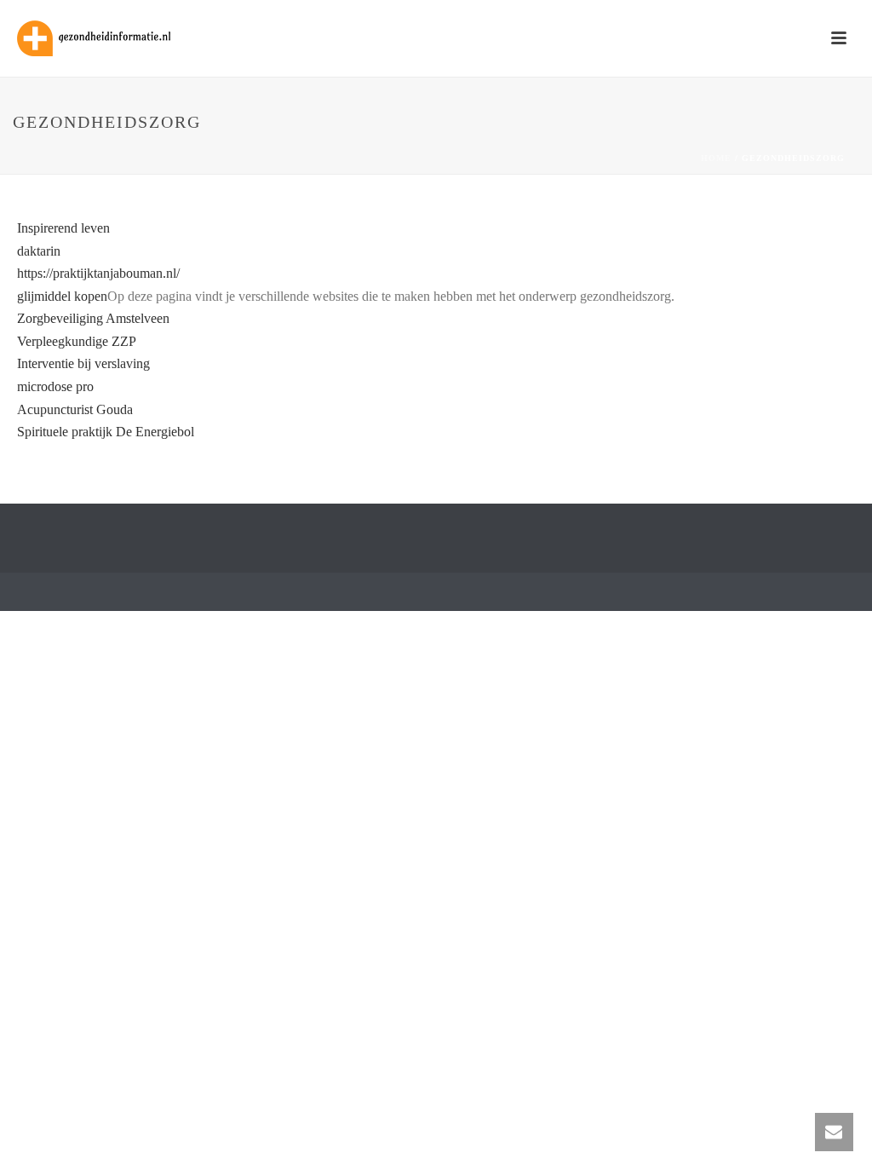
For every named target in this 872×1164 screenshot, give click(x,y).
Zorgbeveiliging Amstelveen (93, 318)
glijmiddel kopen (62, 296)
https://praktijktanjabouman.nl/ (98, 273)
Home (716, 158)
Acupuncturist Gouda (75, 409)
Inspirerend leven (63, 228)
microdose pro (55, 386)
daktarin (38, 251)
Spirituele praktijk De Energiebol (105, 431)
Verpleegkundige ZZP (76, 341)
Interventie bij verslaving (83, 363)
